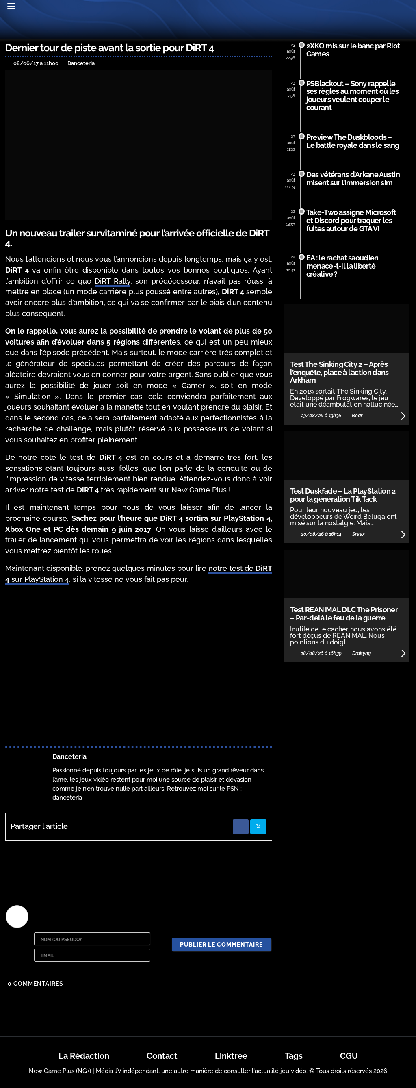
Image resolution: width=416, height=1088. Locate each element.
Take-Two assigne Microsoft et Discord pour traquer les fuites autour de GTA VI (351, 220)
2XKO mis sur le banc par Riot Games (353, 49)
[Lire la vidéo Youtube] (138, 667)
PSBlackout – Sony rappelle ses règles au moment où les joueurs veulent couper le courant (352, 95)
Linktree (231, 1056)
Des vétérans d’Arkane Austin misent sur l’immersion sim (353, 178)
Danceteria (69, 757)
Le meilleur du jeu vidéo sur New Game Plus (208, 27)
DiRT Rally (112, 281)
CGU (349, 1056)
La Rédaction (83, 1056)
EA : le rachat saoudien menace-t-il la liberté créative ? (342, 266)
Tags (294, 1056)
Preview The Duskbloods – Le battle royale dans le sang (352, 141)
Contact (162, 1056)
